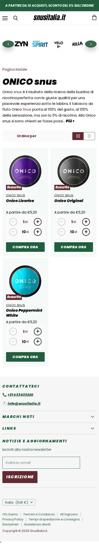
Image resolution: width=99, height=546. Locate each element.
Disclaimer (10, 524)
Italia (16, 502)
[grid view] (78, 136)
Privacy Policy (12, 519)
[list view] (89, 136)
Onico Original (68, 200)
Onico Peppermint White (24, 313)
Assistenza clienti (37, 524)
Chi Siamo (10, 514)
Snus (27, 109)
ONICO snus (15, 195)
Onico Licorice (20, 200)
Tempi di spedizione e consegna (54, 519)
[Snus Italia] (49, 18)
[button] (91, 44)
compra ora (25, 247)
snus (18, 91)
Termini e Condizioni (39, 514)
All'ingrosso (69, 514)
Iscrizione (20, 477)
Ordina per (27, 136)
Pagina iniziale (14, 69)
